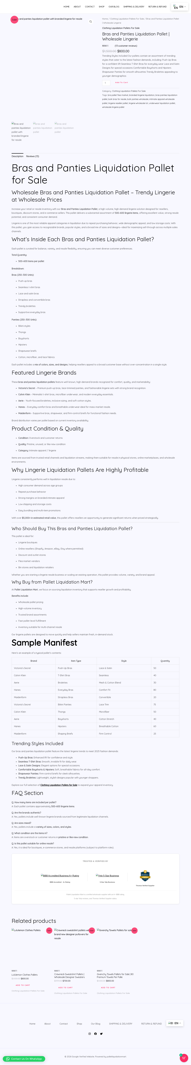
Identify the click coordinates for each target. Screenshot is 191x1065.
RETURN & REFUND (157, 6)
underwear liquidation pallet (162, 103)
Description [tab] (17, 156)
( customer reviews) (126, 45)
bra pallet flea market (118, 95)
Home (66, 6)
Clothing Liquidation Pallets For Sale (127, 18)
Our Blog (114, 6)
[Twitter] (101, 1033)
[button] (90, 21)
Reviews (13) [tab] (32, 156)
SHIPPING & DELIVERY (133, 6)
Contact (90, 6)
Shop (101, 6)
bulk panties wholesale (137, 99)
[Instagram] (89, 1033)
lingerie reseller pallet (118, 103)
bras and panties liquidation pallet (33, 751)
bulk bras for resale (117, 99)
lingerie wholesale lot (138, 103)
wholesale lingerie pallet (113, 107)
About (77, 6)
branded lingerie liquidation (142, 95)
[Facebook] (95, 1033)
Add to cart (121, 82)
